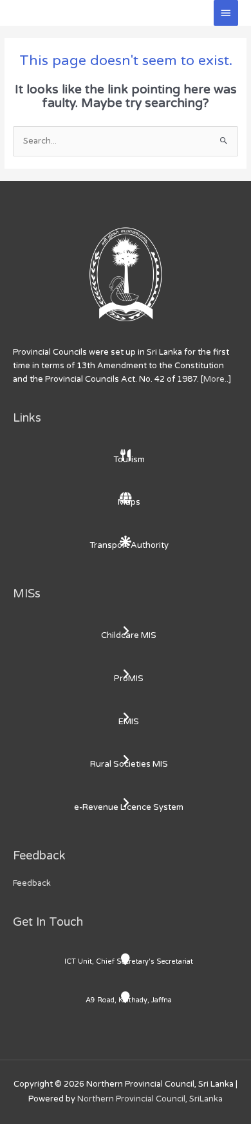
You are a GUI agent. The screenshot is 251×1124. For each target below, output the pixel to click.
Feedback (32, 883)
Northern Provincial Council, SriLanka (150, 1099)
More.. (215, 379)
